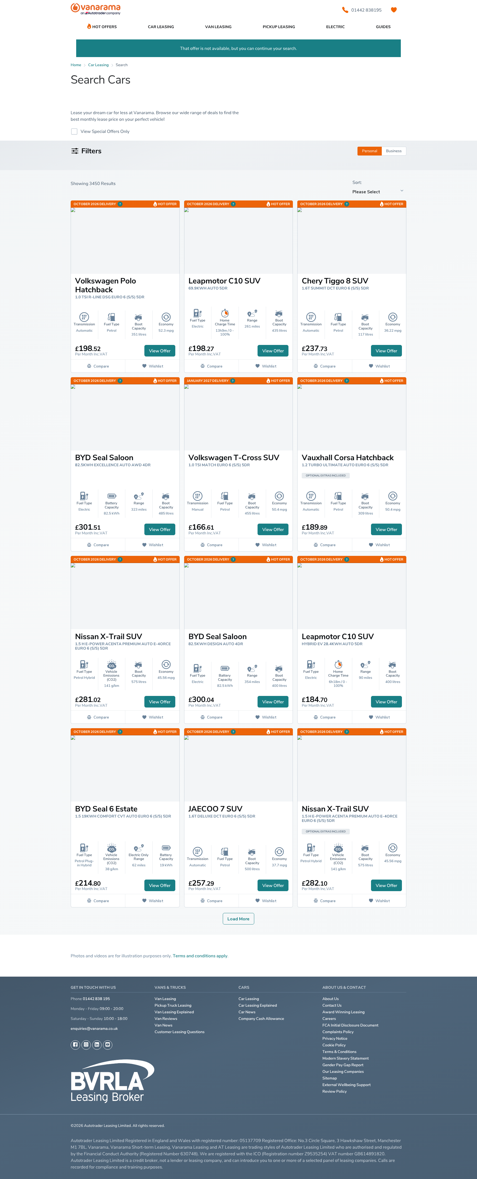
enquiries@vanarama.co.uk (94, 1028)
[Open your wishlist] (394, 10)
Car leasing (98, 65)
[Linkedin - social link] (96, 1045)
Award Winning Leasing (343, 1012)
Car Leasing (249, 998)
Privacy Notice (335, 1038)
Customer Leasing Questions (180, 1032)
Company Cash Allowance (261, 1018)
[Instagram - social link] (86, 1045)
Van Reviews (166, 1018)
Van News (164, 1025)
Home (76, 65)
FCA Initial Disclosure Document (350, 1025)
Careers (329, 1018)
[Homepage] (95, 10)
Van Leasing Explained (174, 1012)
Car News (247, 1012)
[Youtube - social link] (107, 1045)
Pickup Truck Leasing (173, 1005)
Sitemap (329, 1078)
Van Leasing (165, 998)
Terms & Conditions (339, 1051)
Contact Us (332, 1005)
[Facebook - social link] (75, 1045)
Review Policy (334, 1091)
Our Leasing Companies (343, 1071)
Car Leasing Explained (258, 1005)
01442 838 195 (96, 998)
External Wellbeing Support (346, 1084)
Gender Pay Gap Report (343, 1065)
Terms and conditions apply (200, 955)
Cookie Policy (334, 1045)
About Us (330, 998)
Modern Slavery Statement (345, 1058)
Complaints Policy (338, 1032)
